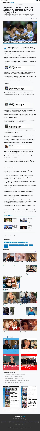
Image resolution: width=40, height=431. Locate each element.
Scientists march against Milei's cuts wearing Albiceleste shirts (30, 220)
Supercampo (36, 422)
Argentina (6, 245)
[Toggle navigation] (1, 2)
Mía (25, 424)
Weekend (15, 424)
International (21, 245)
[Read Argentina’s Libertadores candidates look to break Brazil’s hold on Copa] (8, 218)
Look (19, 424)
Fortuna (21, 422)
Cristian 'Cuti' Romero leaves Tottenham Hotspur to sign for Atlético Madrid (15, 227)
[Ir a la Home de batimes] (20, 416)
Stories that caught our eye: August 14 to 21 (15, 68)
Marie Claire (13, 422)
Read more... (12, 66)
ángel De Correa (18, 242)
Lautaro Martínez (7, 242)
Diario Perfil (4, 422)
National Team (11, 245)
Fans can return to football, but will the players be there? (14, 378)
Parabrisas (30, 422)
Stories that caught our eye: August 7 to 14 (15, 147)
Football (26, 245)
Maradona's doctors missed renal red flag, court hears (15, 127)
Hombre (26, 422)
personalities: (7, 241)
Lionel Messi (13, 242)
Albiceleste (16, 245)
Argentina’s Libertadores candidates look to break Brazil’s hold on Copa (15, 220)
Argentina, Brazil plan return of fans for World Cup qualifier (14, 382)
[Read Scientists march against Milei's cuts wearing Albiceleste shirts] (23, 218)
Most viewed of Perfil (28, 387)
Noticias (17, 422)
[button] (36, 22)
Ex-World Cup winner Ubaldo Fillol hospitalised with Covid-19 (15, 374)
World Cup (30, 245)
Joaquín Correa (25, 242)
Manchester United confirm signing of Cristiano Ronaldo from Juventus (17, 380)
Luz (22, 424)
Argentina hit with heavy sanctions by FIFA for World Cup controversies (16, 89)
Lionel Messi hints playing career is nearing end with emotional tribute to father (31, 228)
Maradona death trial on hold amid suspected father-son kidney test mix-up (16, 105)
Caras (8, 422)
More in (4, 337)
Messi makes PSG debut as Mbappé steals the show (13, 376)
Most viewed (7, 386)
